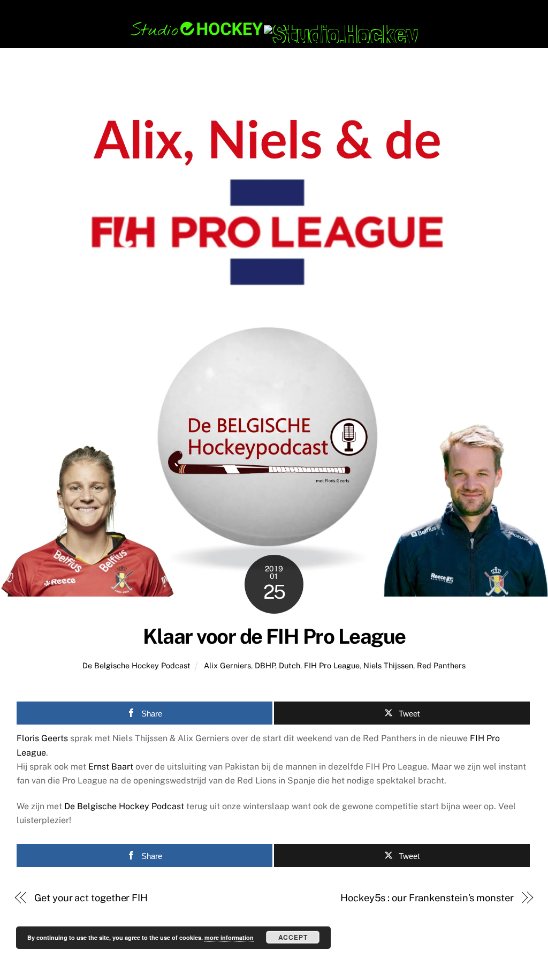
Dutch (289, 665)
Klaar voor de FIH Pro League (274, 636)
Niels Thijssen (388, 665)
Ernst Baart (110, 767)
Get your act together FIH (91, 897)
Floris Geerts (42, 738)
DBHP (265, 665)
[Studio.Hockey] (274, 34)
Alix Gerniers (227, 665)
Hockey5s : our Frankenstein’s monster (427, 897)
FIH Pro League (332, 665)
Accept (293, 937)
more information (229, 937)
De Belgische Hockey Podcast (136, 665)
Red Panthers (441, 665)
